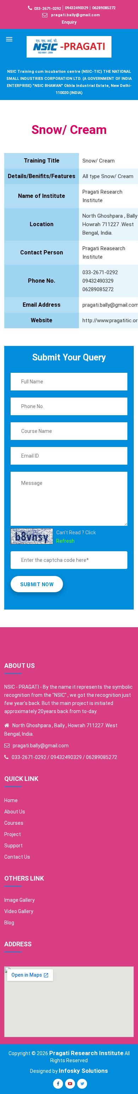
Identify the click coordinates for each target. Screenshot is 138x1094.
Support (13, 845)
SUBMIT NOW (36, 584)
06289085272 (103, 8)
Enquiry (69, 22)
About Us (14, 811)
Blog (9, 922)
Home (11, 800)
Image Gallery (19, 900)
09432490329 (76, 8)
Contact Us (17, 857)
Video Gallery (18, 911)
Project (12, 834)
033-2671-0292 (47, 8)
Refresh (65, 541)
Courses (13, 823)
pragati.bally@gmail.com (75, 15)
